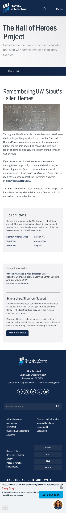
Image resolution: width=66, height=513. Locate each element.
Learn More (20, 313)
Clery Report (12, 466)
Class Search (42, 426)
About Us (10, 434)
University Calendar (15, 455)
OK (4, 508)
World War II (12, 245)
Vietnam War (40, 241)
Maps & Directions (45, 423)
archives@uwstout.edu (17, 283)
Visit (48, 454)
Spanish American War (17, 237)
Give (48, 461)
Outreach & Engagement (17, 430)
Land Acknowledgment (48, 382)
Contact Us (12, 382)
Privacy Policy (8, 488)
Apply (48, 448)
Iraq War (38, 245)
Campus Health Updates (48, 419)
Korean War (39, 237)
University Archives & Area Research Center (27, 274)
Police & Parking (13, 462)
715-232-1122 (33, 370)
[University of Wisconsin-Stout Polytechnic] (33, 362)
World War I (11, 241)
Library (9, 458)
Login (48, 467)
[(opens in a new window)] (20, 391)
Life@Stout (11, 426)
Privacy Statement (26, 382)
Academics (11, 423)
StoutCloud (42, 430)
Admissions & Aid (14, 419)
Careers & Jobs (13, 451)
